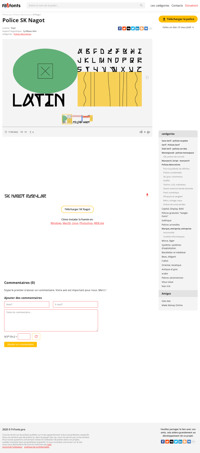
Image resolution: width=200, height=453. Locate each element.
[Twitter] (133, 28)
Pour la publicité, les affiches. (176, 168)
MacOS (67, 223)
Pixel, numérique (171, 192)
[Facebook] (120, 28)
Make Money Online (172, 305)
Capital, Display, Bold (173, 208)
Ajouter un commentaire (20, 344)
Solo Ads (166, 301)
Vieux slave (167, 281)
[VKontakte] (146, 28)
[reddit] (124, 28)
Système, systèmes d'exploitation (171, 246)
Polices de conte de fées (174, 204)
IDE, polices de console (173, 156)
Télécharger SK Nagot (77, 209)
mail (49, 444)
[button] (147, 77)
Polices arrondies (171, 224)
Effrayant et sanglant (173, 196)
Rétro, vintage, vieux (172, 200)
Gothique (166, 220)
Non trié (166, 286)
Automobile (168, 232)
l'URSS (165, 260)
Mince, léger (168, 240)
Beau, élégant (169, 256)
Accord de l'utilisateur (12, 447)
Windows (56, 223)
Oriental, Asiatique (171, 265)
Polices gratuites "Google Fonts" (175, 214)
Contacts (177, 5)
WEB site (99, 223)
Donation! (191, 5)
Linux (75, 223)
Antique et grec (170, 269)
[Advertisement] (77, 163)
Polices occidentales (172, 172)
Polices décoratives (22, 34)
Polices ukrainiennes (172, 277)
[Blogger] (142, 28)
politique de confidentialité (36, 447)
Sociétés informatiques (174, 236)
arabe (165, 273)
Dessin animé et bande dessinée (178, 188)
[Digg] (128, 28)
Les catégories (160, 5)
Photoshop (86, 223)
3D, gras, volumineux (173, 176)
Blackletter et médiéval (174, 252)
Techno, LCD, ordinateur (174, 184)
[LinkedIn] (137, 28)
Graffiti (166, 180)
